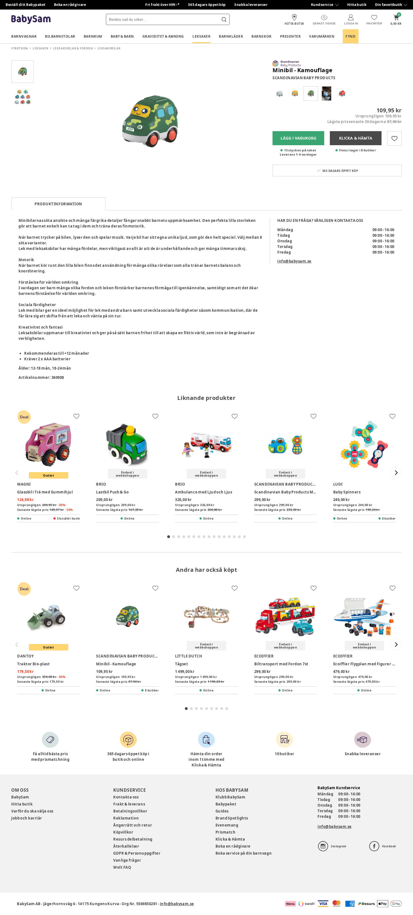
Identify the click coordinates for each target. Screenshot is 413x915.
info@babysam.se (294, 261)
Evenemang (227, 825)
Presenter (290, 36)
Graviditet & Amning (163, 36)
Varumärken (321, 36)
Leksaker (201, 36)
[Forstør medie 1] (150, 122)
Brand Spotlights (231, 818)
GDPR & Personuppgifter (136, 853)
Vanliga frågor (127, 860)
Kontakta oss (126, 797)
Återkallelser (126, 846)
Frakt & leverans (129, 804)
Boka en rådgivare (70, 4)
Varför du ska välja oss (32, 811)
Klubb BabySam (230, 797)
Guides (222, 811)
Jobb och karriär (26, 818)
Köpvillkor (123, 832)
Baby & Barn (122, 36)
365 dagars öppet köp (207, 4)
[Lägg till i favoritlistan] (394, 138)
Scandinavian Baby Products (304, 77)
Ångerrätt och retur (132, 825)
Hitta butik (357, 4)
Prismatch (225, 832)
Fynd (350, 36)
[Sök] (224, 19)
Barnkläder (231, 36)
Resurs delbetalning (133, 839)
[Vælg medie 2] (22, 97)
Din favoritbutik (388, 4)
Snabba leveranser (251, 4)
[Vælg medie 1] (22, 71)
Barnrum (93, 36)
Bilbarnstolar (60, 36)
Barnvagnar (24, 36)
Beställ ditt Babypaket (26, 4)
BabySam (20, 797)
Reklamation (126, 818)
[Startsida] (31, 19)
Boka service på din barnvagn (243, 853)
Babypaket (226, 804)
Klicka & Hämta (230, 839)
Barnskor (261, 36)
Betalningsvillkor (130, 811)
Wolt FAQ (122, 867)
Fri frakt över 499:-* (162, 4)
